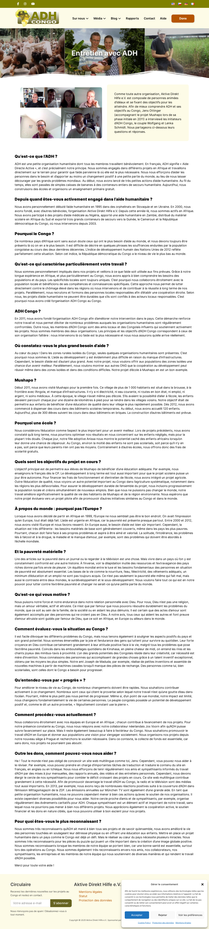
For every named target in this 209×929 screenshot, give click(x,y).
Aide (163, 18)
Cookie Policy (144, 922)
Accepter (136, 915)
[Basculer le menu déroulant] (87, 18)
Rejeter (162, 915)
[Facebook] (18, 4)
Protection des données (163, 922)
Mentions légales (183, 922)
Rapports (132, 18)
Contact (149, 18)
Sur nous (78, 18)
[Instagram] (25, 4)
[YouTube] (33, 4)
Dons (183, 18)
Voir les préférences (190, 915)
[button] (202, 884)
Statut (83, 896)
